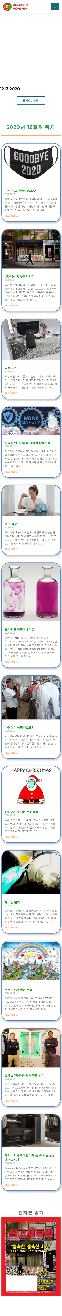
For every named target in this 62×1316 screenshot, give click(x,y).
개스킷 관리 (12, 902)
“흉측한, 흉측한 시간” (19, 276)
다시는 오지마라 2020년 (21, 190)
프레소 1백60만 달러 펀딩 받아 (24, 1075)
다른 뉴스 (11, 368)
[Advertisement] (31, 46)
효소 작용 (11, 524)
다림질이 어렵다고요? (19, 727)
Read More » (11, 216)
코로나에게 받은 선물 (18, 989)
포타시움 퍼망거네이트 (19, 629)
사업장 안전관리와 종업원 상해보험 (27, 442)
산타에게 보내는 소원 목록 (22, 811)
